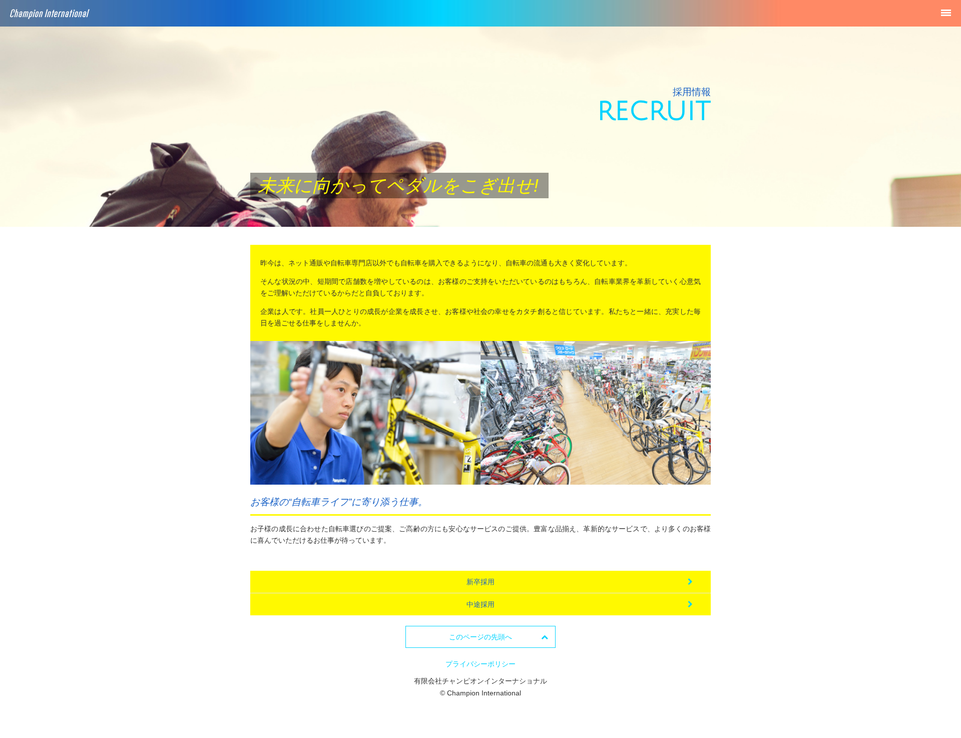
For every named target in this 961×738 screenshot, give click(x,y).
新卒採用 (480, 582)
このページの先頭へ (480, 637)
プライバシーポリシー (480, 664)
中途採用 (480, 604)
